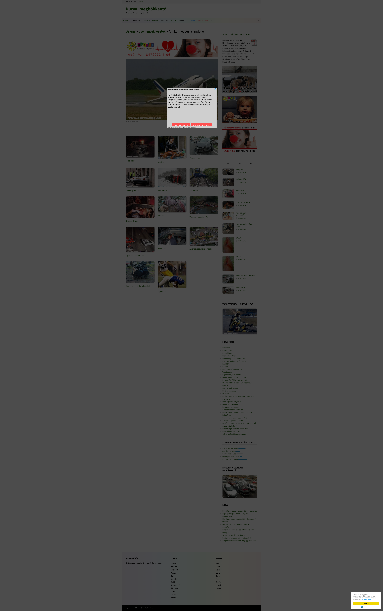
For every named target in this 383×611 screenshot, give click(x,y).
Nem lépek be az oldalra (201, 125)
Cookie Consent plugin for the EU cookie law (366, 607)
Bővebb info (366, 599)
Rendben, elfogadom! (181, 125)
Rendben (366, 603)
